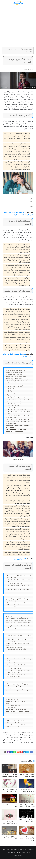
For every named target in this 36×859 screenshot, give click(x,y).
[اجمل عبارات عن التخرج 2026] (9, 830)
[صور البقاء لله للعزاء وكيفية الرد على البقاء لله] (27, 813)
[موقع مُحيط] (18, 3)
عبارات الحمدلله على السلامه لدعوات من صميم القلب (27, 838)
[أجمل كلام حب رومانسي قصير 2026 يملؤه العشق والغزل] (9, 768)
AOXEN (32, 69)
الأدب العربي (18, 49)
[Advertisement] (18, 25)
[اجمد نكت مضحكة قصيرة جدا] (9, 798)
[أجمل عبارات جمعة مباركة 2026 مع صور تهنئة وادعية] (9, 783)
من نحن (28, 852)
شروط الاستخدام (10, 852)
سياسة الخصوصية (20, 852)
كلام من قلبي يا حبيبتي (19, 559)
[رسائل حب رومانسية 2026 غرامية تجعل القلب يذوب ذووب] (27, 798)
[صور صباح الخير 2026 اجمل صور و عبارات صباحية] (27, 768)
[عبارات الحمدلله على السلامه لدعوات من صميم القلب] (27, 830)
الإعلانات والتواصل (18, 855)
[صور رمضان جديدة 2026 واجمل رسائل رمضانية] (27, 783)
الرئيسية (27, 49)
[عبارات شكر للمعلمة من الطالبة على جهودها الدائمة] (9, 814)
